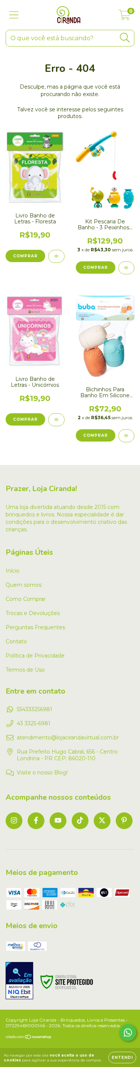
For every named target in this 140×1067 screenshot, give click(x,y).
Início (12, 570)
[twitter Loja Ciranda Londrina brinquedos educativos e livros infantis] (102, 820)
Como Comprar (26, 599)
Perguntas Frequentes (35, 627)
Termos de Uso (25, 669)
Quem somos (23, 585)
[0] (124, 16)
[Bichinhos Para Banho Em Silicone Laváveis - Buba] (126, 435)
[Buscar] (125, 38)
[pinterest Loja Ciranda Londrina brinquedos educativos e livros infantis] (124, 820)
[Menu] (14, 15)
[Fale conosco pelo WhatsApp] (127, 1032)
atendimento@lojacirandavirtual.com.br (68, 737)
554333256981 (34, 709)
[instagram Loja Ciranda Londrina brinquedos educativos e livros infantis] (14, 820)
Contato (16, 641)
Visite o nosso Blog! (42, 772)
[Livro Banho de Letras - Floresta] (56, 256)
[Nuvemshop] (29, 1038)
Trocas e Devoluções (33, 613)
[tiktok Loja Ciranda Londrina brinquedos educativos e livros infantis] (80, 820)
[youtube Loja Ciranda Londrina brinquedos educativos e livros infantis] (58, 820)
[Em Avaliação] (19, 981)
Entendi (122, 1057)
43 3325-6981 (33, 723)
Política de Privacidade (35, 655)
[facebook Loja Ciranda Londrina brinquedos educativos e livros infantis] (36, 820)
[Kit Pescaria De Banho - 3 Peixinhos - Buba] (126, 267)
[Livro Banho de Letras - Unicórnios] (56, 419)
